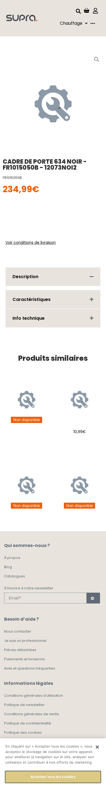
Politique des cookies (23, 732)
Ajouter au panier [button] (79, 445)
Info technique (29, 318)
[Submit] (93, 598)
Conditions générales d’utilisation (33, 695)
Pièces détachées (20, 649)
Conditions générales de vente (31, 714)
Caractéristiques (32, 299)
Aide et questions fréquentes (29, 668)
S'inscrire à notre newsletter (28, 588)
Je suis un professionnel (25, 640)
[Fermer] (97, 747)
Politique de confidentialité (27, 723)
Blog (8, 567)
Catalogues (14, 576)
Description (25, 276)
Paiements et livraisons (24, 659)
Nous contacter (17, 631)
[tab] (53, 276)
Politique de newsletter (24, 704)
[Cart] (86, 10)
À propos (12, 557)
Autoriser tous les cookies (52, 776)
